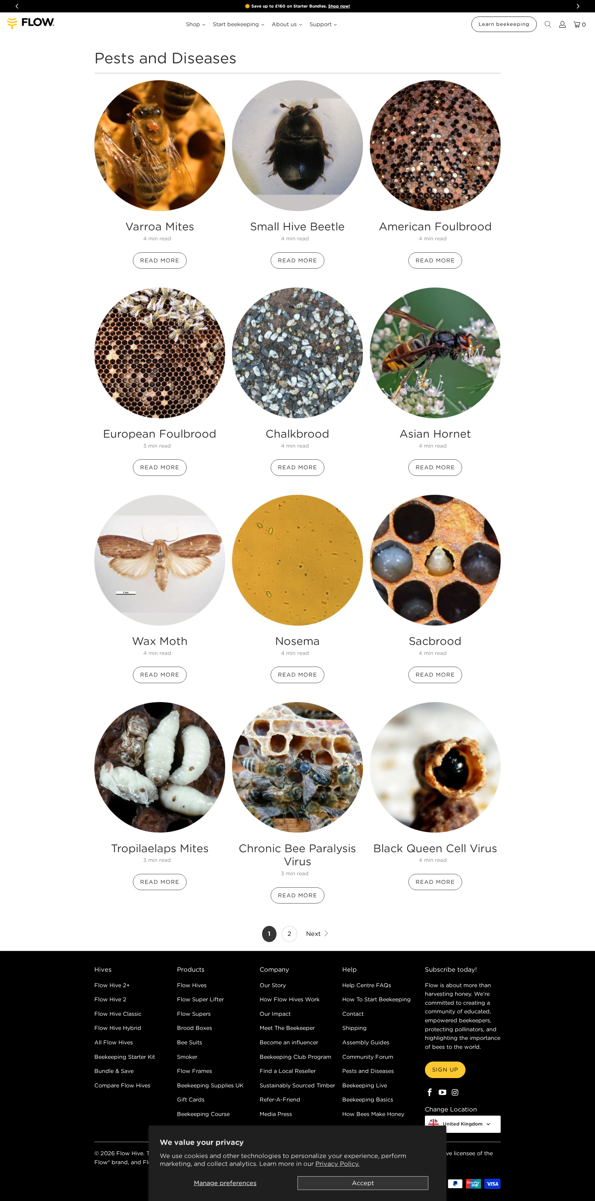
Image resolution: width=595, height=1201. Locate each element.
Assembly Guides (365, 1042)
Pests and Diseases (368, 1070)
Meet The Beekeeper (287, 1027)
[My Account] (562, 24)
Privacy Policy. (337, 1164)
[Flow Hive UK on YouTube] (443, 1092)
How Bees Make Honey (373, 1113)
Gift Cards (191, 1099)
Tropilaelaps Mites (160, 848)
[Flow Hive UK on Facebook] (430, 1092)
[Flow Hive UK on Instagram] (455, 1092)
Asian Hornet (435, 433)
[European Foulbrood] (159, 353)
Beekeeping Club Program (295, 1056)
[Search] (547, 24)
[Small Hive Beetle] (297, 145)
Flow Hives (192, 985)
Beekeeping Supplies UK (210, 1085)
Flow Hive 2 (110, 999)
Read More (159, 260)
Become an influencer (289, 1042)
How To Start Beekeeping (376, 999)
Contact (353, 1013)
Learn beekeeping (504, 24)
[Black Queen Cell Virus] (435, 767)
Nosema (297, 641)
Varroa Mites (159, 226)
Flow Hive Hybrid (117, 1027)
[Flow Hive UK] (31, 24)
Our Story (273, 985)
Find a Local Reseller (288, 1070)
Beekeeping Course (203, 1113)
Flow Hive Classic (118, 1013)
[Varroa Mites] (159, 145)
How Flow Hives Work (290, 999)
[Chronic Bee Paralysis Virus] (297, 767)
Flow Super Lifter (200, 999)
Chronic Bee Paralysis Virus (297, 855)
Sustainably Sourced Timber (297, 1085)
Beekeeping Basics (367, 1099)
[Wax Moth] (159, 560)
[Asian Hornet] (435, 353)
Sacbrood (435, 641)
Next (314, 934)
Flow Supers (194, 1013)
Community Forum (367, 1056)
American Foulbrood (435, 226)
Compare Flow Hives (122, 1085)
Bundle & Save (114, 1070)
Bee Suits (189, 1042)
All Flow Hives (113, 1042)
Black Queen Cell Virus (435, 848)
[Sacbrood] (435, 560)
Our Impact (275, 1013)
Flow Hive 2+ (112, 985)
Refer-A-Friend (280, 1099)
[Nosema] (297, 560)
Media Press (276, 1113)
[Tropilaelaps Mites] (159, 767)
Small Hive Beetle (297, 226)
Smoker (187, 1056)
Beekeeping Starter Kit (124, 1056)
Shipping (354, 1027)
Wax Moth (160, 641)
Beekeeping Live (364, 1085)
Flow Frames (194, 1070)
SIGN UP (445, 1069)
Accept (363, 1183)
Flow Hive (129, 1153)
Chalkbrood (297, 433)
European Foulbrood (159, 433)
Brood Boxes (194, 1027)
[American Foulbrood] (435, 145)
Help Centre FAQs (366, 985)
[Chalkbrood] (297, 353)
